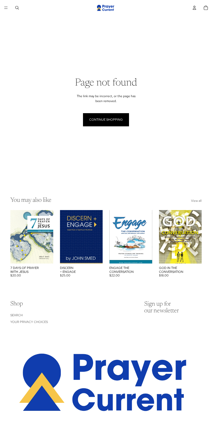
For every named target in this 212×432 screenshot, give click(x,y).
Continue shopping (106, 120)
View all (196, 201)
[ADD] (45, 255)
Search (16, 315)
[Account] (194, 7)
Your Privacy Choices (29, 322)
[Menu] (6, 8)
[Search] (17, 7)
